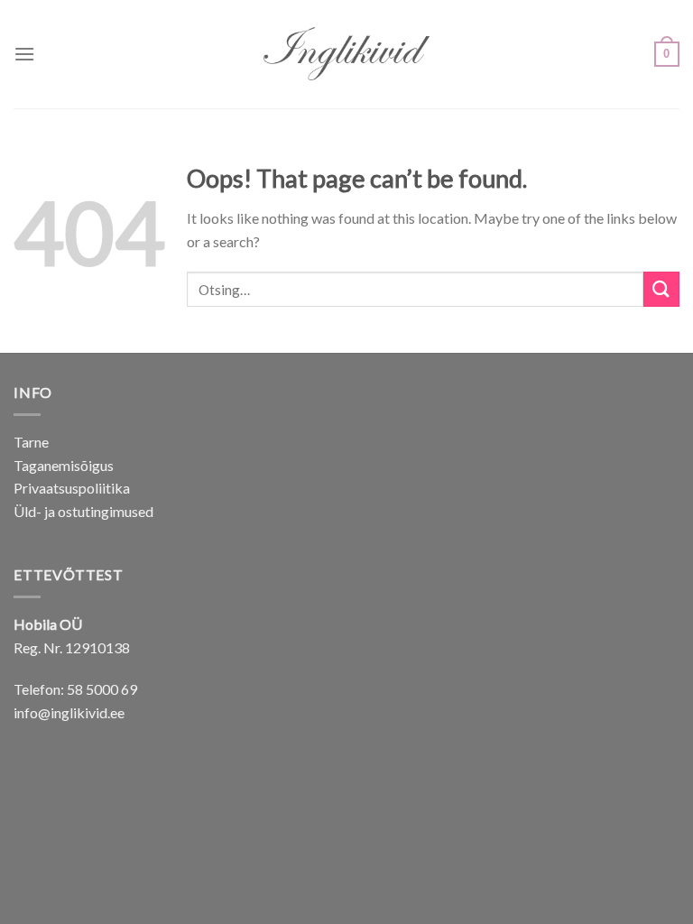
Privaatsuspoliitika (72, 487)
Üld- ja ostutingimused (83, 511)
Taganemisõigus (64, 465)
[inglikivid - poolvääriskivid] (346, 54)
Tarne (31, 441)
